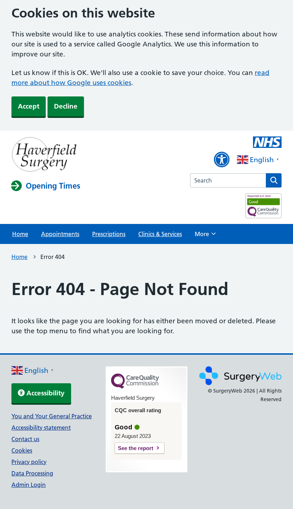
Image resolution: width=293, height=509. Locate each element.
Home (20, 234)
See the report (135, 448)
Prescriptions (108, 234)
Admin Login (28, 484)
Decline (66, 106)
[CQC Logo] (135, 387)
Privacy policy (28, 461)
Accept (28, 106)
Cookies (21, 450)
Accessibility (45, 393)
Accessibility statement (41, 427)
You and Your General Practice (51, 416)
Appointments (60, 234)
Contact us (25, 439)
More (205, 236)
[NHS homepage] (45, 155)
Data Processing (32, 473)
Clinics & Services (160, 234)
